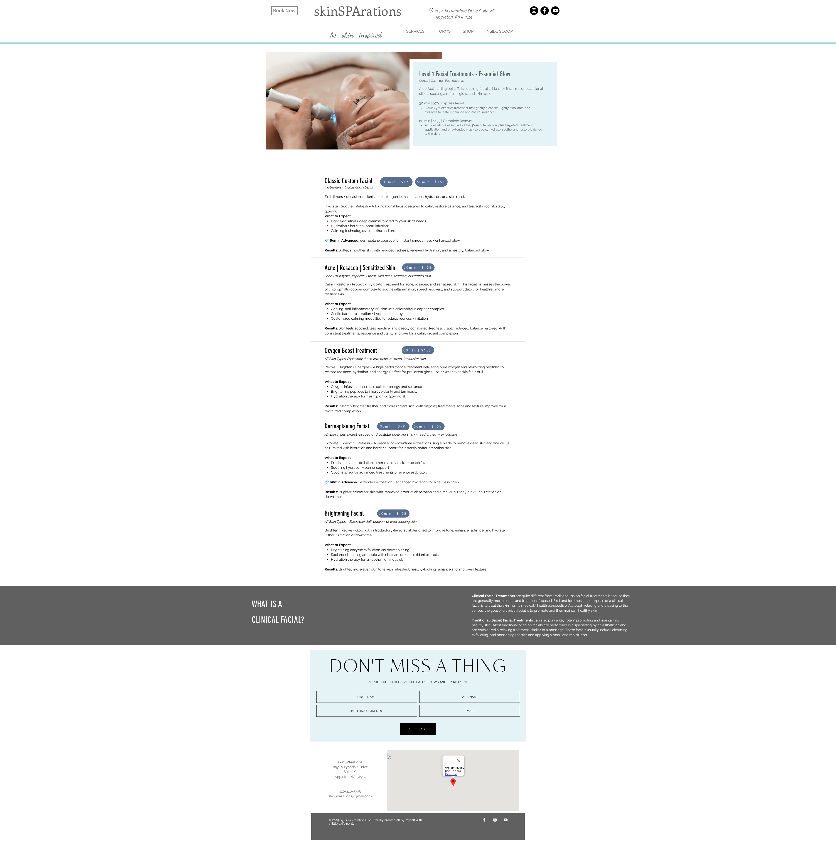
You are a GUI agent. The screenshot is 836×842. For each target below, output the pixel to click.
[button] (499, 31)
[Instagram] (534, 10)
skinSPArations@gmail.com (350, 796)
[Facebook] (544, 10)
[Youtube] (555, 10)
